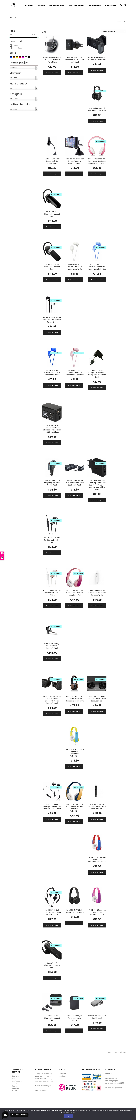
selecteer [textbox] (13, 67)
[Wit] (25, 57)
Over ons (15, 1076)
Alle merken (111, 5)
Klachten (15, 1086)
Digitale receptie (41, 1090)
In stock (15, 45)
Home (30, 5)
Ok (69, 1116)
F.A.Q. (14, 1078)
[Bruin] (14, 57)
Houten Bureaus (76, 5)
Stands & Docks (56, 5)
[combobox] (24, 67)
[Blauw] (11, 57)
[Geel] (17, 57)
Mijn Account (17, 1081)
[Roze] (22, 57)
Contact (15, 1083)
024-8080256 (119, 1083)
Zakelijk (14, 1091)
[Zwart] (28, 57)
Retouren (15, 1088)
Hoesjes (41, 5)
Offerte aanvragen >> (44, 1085)
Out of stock (17, 48)
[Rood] (19, 57)
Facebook (62, 1076)
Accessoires (95, 5)
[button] (52, 72)
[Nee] (133, 1114)
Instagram (62, 1073)
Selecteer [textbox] (14, 88)
